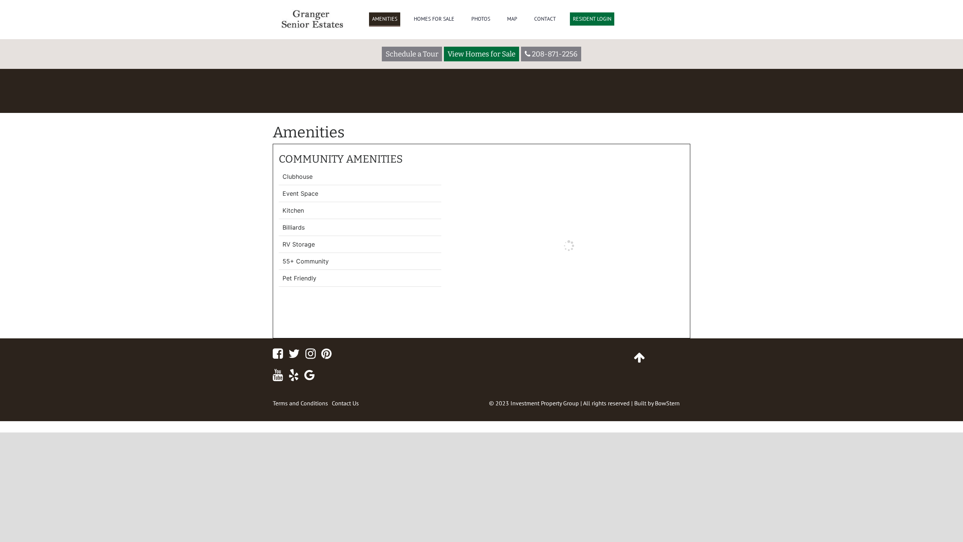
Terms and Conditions (300, 403)
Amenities (384, 18)
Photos (480, 18)
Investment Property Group (544, 403)
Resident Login (592, 18)
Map (512, 18)
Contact (545, 18)
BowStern (667, 403)
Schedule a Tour (412, 54)
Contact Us (345, 403)
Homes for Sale (434, 18)
